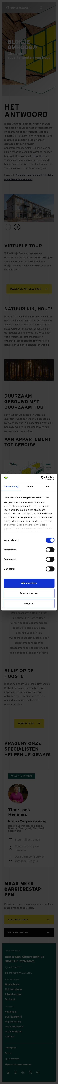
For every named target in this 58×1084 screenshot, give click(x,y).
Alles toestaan (29, 583)
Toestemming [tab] (11, 486)
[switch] (50, 549)
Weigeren (29, 603)
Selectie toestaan (29, 593)
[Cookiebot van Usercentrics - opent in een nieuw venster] (41, 478)
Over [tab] (47, 486)
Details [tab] (29, 486)
